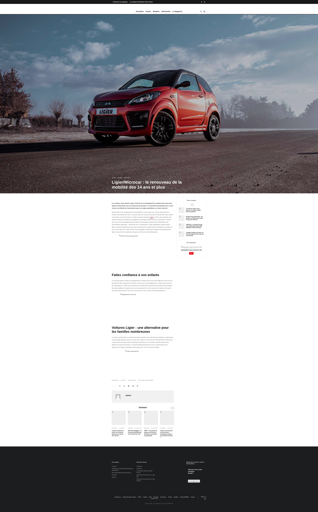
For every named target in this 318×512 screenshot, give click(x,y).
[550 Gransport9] (118, 418)
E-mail (190, 473)
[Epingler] (128, 386)
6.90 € (191, 253)
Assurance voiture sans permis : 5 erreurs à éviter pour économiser (193, 210)
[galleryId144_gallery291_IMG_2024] (151, 418)
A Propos (114, 466)
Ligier (152, 217)
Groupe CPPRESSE (167, 503)
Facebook (139, 466)
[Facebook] (201, 1)
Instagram (139, 468)
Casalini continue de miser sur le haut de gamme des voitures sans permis (118, 433)
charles (114, 177)
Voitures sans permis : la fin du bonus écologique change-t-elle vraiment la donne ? (166, 434)
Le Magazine (177, 11)
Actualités (140, 11)
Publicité (114, 475)
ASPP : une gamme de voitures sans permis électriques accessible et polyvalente (150, 433)
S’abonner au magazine (120, 2)
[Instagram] (204, 1)
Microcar (132, 380)
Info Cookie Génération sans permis (121, 472)
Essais (148, 11)
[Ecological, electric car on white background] (167, 418)
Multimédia (166, 11)
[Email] (137, 386)
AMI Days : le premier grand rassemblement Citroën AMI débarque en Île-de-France (194, 226)
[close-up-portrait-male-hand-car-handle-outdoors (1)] (181, 210)
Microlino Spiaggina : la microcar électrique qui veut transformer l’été (135, 432)
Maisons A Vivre (154, 498)
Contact (114, 477)
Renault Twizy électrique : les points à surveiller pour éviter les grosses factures (194, 218)
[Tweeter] (124, 386)
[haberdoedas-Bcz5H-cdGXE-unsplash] (181, 218)
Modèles (156, 11)
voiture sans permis (146, 380)
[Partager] (119, 386)
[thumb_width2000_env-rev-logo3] (135, 418)
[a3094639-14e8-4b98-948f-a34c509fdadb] (181, 226)
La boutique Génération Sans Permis (141, 2)
